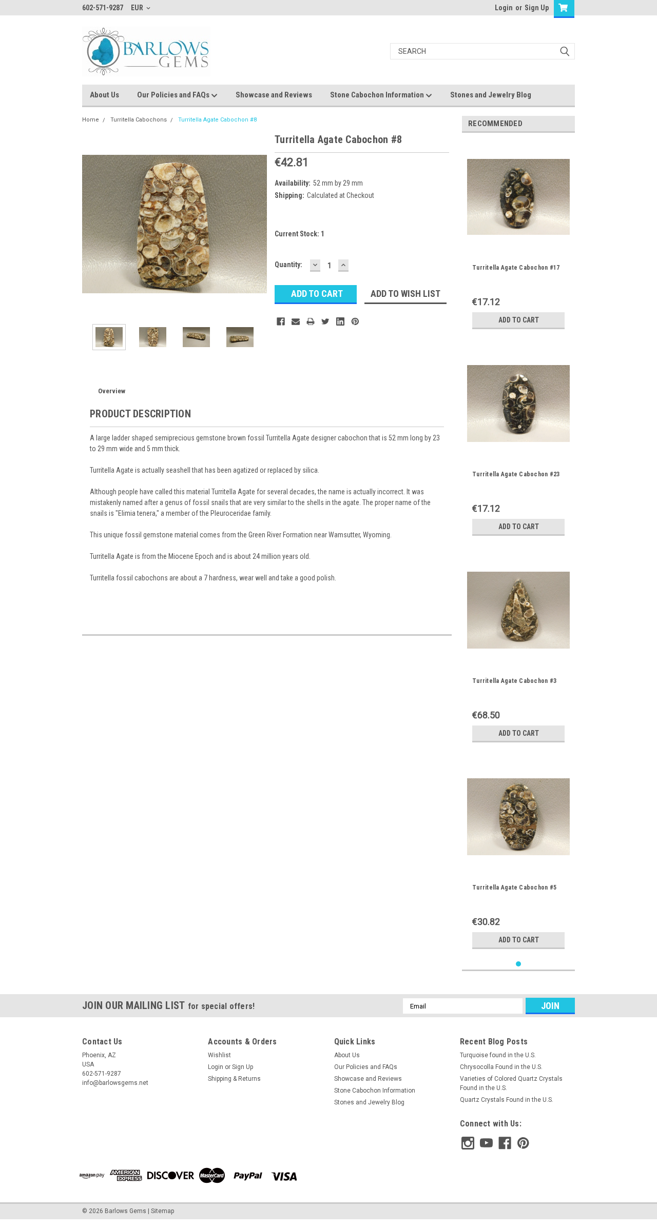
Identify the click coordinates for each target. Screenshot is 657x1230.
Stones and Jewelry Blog (490, 94)
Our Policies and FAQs (174, 94)
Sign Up (537, 8)
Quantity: (288, 264)
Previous (92, 223)
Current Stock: (299, 234)
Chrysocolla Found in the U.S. (501, 1067)
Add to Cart (518, 320)
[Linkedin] (340, 321)
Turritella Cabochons (138, 119)
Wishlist (219, 1055)
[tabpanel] (518, 237)
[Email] (296, 321)
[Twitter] (325, 321)
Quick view (518, 240)
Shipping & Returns (234, 1078)
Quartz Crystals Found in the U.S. (506, 1099)
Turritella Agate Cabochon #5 (514, 887)
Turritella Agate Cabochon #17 (515, 267)
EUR (138, 8)
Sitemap (162, 1211)
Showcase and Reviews (274, 94)
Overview (111, 391)
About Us (104, 94)
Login (504, 8)
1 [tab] (518, 964)
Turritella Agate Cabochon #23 (515, 474)
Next (256, 223)
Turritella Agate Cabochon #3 (514, 680)
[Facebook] (281, 321)
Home (90, 119)
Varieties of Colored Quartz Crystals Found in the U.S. (511, 1083)
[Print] (310, 321)
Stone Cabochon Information (378, 94)
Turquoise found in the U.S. (498, 1055)
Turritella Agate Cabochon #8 (217, 119)
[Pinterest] (355, 321)
